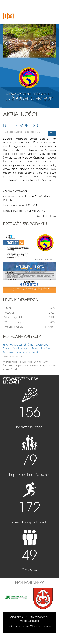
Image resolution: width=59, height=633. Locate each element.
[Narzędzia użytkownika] (52, 133)
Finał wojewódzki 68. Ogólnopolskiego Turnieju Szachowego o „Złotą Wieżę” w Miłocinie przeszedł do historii (26, 349)
